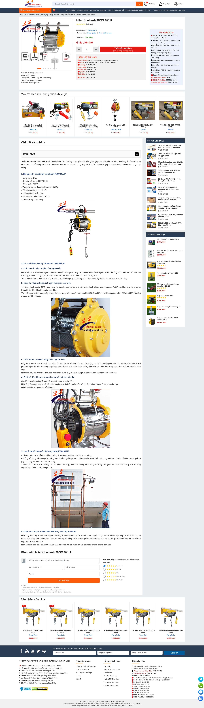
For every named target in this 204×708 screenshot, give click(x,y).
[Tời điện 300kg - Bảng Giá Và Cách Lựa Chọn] (151, 225)
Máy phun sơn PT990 (165, 296)
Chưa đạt (119, 580)
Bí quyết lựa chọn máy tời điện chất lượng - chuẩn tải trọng (170, 163)
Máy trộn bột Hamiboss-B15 (167, 273)
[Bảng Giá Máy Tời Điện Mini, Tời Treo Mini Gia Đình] (151, 200)
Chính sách (108, 673)
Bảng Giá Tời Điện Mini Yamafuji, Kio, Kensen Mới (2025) (168, 189)
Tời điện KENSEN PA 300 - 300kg (170, 126)
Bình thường (120, 576)
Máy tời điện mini (105, 33)
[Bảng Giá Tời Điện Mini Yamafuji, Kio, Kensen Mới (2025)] (151, 189)
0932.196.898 (102, 60)
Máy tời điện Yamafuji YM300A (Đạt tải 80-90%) (60, 126)
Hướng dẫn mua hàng (111, 679)
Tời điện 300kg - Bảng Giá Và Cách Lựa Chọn (169, 224)
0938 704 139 (144, 693)
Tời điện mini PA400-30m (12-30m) (116, 631)
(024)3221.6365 (110, 62)
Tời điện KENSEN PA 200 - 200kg (143, 126)
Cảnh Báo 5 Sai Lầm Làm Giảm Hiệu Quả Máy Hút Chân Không (158, 10)
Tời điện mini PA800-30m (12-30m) (171, 631)
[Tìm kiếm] (139, 4)
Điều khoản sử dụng (111, 685)
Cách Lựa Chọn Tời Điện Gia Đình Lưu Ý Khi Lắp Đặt (169, 207)
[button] (179, 4)
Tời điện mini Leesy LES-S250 (116, 126)
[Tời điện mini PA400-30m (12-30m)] (116, 616)
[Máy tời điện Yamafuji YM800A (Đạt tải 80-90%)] (88, 111)
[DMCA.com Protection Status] (40, 689)
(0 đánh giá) (90, 24)
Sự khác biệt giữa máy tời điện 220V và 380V (170, 216)
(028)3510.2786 (113, 60)
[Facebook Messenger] (201, 692)
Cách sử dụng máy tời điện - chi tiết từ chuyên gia (169, 171)
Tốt (117, 573)
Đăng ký (174, 653)
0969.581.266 (90, 72)
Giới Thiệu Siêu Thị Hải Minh (86, 666)
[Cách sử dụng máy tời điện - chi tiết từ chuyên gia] (151, 173)
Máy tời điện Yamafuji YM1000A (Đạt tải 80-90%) (33, 126)
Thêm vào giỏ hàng (123, 49)
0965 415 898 (172, 82)
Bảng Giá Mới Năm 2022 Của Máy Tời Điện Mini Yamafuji (169, 146)
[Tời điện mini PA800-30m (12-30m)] (171, 616)
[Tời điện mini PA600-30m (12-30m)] (88, 616)
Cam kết (107, 666)
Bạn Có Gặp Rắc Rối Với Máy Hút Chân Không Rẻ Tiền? (110, 10)
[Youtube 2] (32, 651)
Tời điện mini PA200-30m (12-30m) (143, 631)
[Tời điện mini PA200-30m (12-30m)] (143, 616)
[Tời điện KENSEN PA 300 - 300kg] (171, 111)
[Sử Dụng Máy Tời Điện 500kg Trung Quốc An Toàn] (151, 181)
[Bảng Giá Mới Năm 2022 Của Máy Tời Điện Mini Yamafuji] (151, 147)
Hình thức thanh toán (112, 669)
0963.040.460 (91, 69)
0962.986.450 (90, 65)
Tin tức (78, 676)
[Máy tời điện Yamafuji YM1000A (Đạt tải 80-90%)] (33, 111)
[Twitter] (38, 651)
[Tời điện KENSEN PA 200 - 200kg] (143, 111)
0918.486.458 (89, 62)
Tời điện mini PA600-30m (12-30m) (88, 631)
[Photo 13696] (47, 44)
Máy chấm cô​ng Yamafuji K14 (168, 239)
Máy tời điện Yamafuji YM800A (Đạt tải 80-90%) (88, 126)
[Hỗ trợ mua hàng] (201, 685)
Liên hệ (78, 679)
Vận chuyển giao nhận (84, 673)
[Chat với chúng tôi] (201, 698)
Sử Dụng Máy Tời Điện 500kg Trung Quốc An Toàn (169, 180)
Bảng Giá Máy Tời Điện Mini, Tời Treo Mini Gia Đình (169, 199)
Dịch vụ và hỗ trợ (110, 676)
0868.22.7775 (91, 67)
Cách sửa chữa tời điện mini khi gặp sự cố (169, 155)
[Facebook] (21, 651)
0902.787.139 (92, 60)
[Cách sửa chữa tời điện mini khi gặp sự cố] (151, 156)
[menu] (137, 154)
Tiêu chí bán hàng (82, 669)
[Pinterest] (44, 651)
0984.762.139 (90, 74)
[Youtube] (27, 651)
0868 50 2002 (171, 80)
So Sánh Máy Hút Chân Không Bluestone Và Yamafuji (66, 10)
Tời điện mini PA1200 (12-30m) (33, 631)
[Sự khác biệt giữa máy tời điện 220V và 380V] (151, 217)
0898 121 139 (171, 77)
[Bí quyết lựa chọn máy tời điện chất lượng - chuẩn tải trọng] (151, 164)
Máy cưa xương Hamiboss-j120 (169, 307)
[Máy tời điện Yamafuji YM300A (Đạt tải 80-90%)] (60, 111)
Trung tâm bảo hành (111, 682)
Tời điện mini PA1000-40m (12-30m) (60, 631)
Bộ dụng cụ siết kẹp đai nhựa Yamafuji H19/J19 (168, 285)
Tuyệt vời (119, 566)
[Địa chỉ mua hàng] (201, 679)
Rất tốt (118, 569)
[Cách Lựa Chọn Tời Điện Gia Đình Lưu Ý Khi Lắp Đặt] (151, 208)
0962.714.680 (99, 62)
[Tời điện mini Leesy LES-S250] (116, 111)
